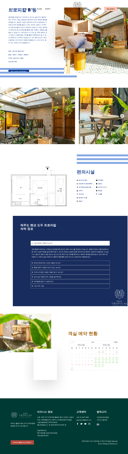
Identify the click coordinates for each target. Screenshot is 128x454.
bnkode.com (113, 444)
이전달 (72, 342)
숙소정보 (39, 9)
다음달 (116, 342)
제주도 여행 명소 (28, 9)
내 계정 (99, 9)
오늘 (92, 342)
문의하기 (48, 9)
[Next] (122, 116)
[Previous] (6, 116)
